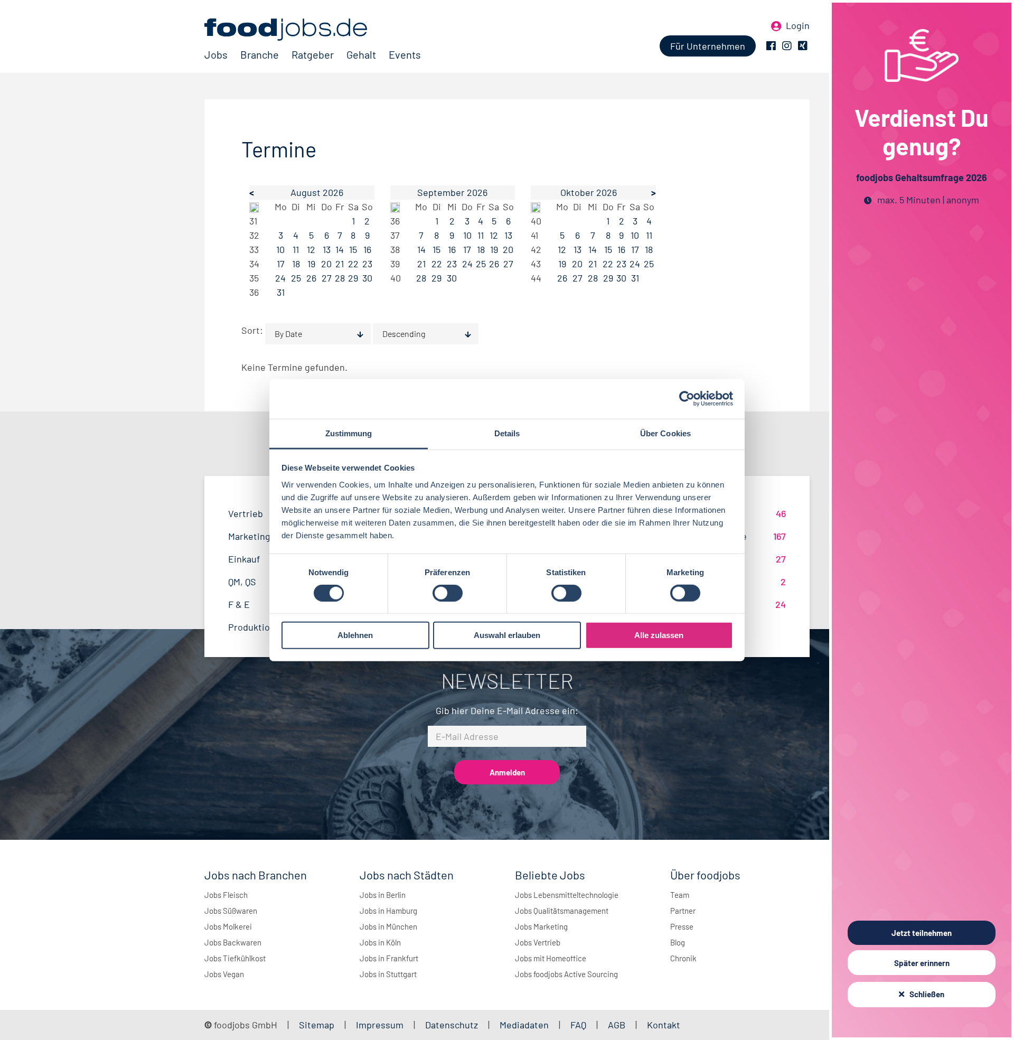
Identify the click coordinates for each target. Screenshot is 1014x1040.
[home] (312, 29)
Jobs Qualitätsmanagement (561, 910)
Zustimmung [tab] (348, 432)
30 (367, 278)
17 (281, 263)
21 (339, 263)
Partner (683, 910)
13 (327, 249)
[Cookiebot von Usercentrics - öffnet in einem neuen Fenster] (687, 399)
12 (311, 249)
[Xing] (803, 46)
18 (296, 263)
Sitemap (316, 1024)
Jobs (216, 54)
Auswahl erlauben (507, 635)
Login (798, 25)
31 (281, 292)
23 (367, 263)
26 (311, 278)
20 (326, 263)
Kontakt (663, 1024)
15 (353, 249)
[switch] (448, 593)
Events (405, 54)
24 (280, 278)
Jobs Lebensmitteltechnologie (566, 895)
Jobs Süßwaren (230, 910)
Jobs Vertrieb (537, 942)
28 (340, 278)
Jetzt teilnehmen (921, 933)
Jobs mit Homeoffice (550, 958)
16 (367, 249)
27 (327, 278)
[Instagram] (787, 46)
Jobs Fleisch (226, 895)
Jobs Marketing (541, 926)
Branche (259, 54)
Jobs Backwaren (232, 942)
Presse (681, 926)
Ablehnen (355, 635)
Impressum (379, 1024)
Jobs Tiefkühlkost (235, 958)
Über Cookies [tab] (665, 432)
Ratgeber (313, 54)
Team (679, 895)
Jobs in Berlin (383, 895)
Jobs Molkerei (228, 926)
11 (296, 249)
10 (280, 249)
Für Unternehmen (707, 46)
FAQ (578, 1024)
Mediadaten (524, 1024)
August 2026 (316, 192)
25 (296, 278)
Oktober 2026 (588, 192)
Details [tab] (507, 432)
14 (339, 249)
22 (353, 263)
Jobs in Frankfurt (389, 958)
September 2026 (452, 192)
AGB (617, 1024)
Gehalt (361, 54)
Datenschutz (452, 1024)
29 (353, 278)
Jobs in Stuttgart (388, 974)
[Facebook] (771, 46)
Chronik (683, 958)
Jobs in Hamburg (388, 910)
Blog (677, 942)
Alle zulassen (658, 635)
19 (311, 263)
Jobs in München (388, 926)
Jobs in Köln (380, 942)
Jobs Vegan (224, 974)
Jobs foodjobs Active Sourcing (566, 974)
